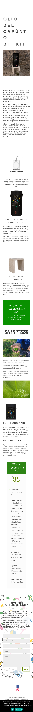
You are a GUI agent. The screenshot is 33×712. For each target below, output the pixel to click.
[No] (31, 706)
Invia (26, 669)
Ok (12, 709)
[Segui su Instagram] (17, 690)
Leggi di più (19, 709)
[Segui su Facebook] (17, 686)
